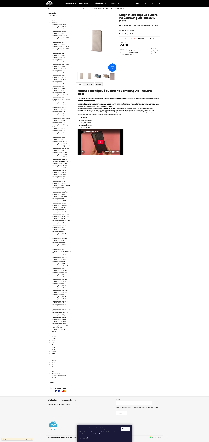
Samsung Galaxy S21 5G (59, 259)
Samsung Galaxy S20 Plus (59, 255)
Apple (53, 20)
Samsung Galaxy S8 (58, 227)
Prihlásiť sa (121, 413)
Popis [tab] (79, 84)
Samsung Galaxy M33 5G (59, 196)
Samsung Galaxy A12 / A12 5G (60, 38)
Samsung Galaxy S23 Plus (59, 279)
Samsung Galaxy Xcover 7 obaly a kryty (61, 309)
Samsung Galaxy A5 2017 (59, 144)
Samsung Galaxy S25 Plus (59, 297)
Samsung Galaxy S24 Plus (59, 288)
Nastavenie (84, 438)
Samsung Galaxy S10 (58, 240)
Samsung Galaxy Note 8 (59, 207)
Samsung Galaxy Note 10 (59, 212)
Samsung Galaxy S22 (58, 268)
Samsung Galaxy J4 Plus (59, 170)
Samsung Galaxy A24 (58, 66)
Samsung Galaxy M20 (58, 188)
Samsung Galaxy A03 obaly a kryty (60, 125)
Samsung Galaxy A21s (58, 57)
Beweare (155, 39)
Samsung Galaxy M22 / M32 (60, 192)
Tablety (54, 378)
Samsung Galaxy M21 (58, 190)
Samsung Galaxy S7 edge (59, 234)
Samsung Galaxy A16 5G (59, 51)
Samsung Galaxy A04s (58, 130)
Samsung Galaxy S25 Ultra (59, 299)
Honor (53, 340)
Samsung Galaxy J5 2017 (59, 174)
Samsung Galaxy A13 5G (59, 44)
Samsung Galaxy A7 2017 (59, 155)
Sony (53, 347)
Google (54, 351)
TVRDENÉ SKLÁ (54, 16)
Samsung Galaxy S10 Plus (59, 247)
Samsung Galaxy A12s (58, 40)
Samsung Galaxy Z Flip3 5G (60, 313)
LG (52, 356)
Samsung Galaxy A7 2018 (59, 157)
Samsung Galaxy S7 (58, 232)
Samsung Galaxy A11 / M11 (59, 35)
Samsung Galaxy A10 (58, 33)
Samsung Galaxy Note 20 (59, 218)
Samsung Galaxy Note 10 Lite (60, 214)
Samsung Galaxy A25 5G (59, 68)
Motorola (54, 334)
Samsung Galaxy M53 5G (59, 203)
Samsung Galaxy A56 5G (59, 109)
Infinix (53, 362)
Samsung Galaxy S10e (58, 243)
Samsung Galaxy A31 (58, 73)
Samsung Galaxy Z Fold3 (59, 319)
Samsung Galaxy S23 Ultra (59, 281)
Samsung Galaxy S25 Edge (60, 292)
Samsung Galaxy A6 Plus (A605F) (61, 148)
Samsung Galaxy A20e (58, 53)
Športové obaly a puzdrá (59, 375)
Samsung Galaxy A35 (58, 84)
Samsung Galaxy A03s (58, 128)
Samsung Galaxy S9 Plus (59, 225)
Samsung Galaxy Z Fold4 (59, 321)
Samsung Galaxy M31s (58, 194)
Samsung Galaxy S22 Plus (59, 270)
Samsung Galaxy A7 (58, 150)
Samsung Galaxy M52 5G (59, 201)
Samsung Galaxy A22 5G (59, 62)
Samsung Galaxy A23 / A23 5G (61, 64)
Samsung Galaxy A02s (58, 122)
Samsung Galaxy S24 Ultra (60, 290)
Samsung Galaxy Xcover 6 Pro (61, 307)
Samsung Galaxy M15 (58, 29)
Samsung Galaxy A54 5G (59, 105)
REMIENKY (53, 382)
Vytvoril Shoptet (156, 437)
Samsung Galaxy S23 (58, 275)
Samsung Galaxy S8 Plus (59, 229)
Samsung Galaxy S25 (58, 294)
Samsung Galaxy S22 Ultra (59, 272)
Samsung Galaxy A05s (58, 133)
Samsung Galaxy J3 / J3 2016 (60, 166)
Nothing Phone (56, 373)
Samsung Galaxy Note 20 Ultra (61, 221)
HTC (53, 358)
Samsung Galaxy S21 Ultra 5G (60, 266)
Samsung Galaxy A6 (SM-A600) (61, 146)
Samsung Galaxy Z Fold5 (59, 324)
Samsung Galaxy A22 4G (59, 60)
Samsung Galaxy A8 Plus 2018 (61, 161)
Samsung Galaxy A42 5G (59, 93)
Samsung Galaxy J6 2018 (59, 177)
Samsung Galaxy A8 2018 (59, 159)
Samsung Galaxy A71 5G (59, 116)
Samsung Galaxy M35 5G (59, 31)
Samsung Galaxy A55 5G (59, 107)
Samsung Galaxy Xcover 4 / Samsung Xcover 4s (60, 301)
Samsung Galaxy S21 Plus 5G (60, 264)
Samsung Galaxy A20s (58, 55)
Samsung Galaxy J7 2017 (59, 183)
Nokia (53, 349)
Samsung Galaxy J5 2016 (59, 172)
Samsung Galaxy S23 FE (59, 277)
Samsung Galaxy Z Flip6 (59, 24)
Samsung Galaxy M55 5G (59, 205)
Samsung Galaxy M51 (58, 199)
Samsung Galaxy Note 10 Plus (60, 216)
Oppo (53, 367)
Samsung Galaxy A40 (58, 88)
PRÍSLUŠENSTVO (54, 380)
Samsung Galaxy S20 (58, 249)
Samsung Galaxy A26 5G (59, 71)
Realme (54, 336)
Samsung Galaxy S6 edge (59, 238)
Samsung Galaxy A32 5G (59, 77)
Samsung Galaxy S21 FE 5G (59, 261)
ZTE (53, 371)
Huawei (54, 338)
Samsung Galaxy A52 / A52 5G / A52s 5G (61, 100)
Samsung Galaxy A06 (58, 329)
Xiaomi (54, 331)
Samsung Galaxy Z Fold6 (59, 27)
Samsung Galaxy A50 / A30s (60, 95)
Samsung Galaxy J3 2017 (59, 168)
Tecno (54, 345)
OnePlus (54, 369)
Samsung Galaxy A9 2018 (59, 163)
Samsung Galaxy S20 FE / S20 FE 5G (61, 252)
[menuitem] (70, 3)
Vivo (53, 342)
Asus (53, 353)
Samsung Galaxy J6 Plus (59, 179)
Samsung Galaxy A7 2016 (59, 152)
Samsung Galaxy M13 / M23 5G (61, 185)
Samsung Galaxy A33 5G (59, 79)
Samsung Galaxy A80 (58, 120)
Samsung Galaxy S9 (58, 223)
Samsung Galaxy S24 (58, 283)
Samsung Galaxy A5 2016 (59, 141)
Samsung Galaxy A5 (58, 139)
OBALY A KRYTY (55, 18)
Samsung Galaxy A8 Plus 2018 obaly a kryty (137, 49)
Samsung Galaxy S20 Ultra (59, 257)
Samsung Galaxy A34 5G (59, 82)
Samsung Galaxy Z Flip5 (59, 317)
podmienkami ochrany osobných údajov (146, 407)
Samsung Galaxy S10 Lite (59, 245)
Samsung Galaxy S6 (58, 236)
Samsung (54, 22)
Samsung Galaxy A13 (58, 42)
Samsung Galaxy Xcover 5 (59, 305)
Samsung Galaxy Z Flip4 (59, 315)
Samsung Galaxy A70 (58, 111)
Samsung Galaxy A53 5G (59, 103)
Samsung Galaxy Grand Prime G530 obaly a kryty (61, 326)
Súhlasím (125, 429)
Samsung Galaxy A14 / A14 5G (60, 46)
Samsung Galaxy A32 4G (59, 75)
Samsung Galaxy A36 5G (59, 86)
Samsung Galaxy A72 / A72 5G (61, 118)
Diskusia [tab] (98, 84)
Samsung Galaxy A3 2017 (59, 137)
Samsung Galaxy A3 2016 (59, 135)
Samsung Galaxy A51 (58, 97)
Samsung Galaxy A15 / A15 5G (60, 49)
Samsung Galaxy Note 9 (59, 210)
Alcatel (54, 360)
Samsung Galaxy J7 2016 (59, 181)
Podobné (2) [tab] (88, 84)
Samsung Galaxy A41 (58, 90)
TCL (53, 364)
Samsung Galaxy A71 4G (59, 114)
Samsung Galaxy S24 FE (59, 286)
